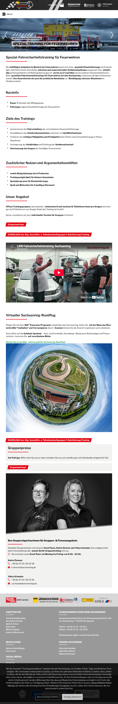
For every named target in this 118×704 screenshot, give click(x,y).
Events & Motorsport (15, 632)
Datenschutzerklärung (15, 648)
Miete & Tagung (12, 629)
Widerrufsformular (67, 654)
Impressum (11, 651)
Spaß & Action (12, 624)
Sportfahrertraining (14, 621)
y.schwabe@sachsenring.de (24, 583)
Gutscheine (10, 627)
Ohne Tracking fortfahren (47, 697)
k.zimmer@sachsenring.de (24, 567)
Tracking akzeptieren (72, 697)
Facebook (10, 663)
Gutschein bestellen (67, 648)
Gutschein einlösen (67, 651)
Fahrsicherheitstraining (15, 618)
